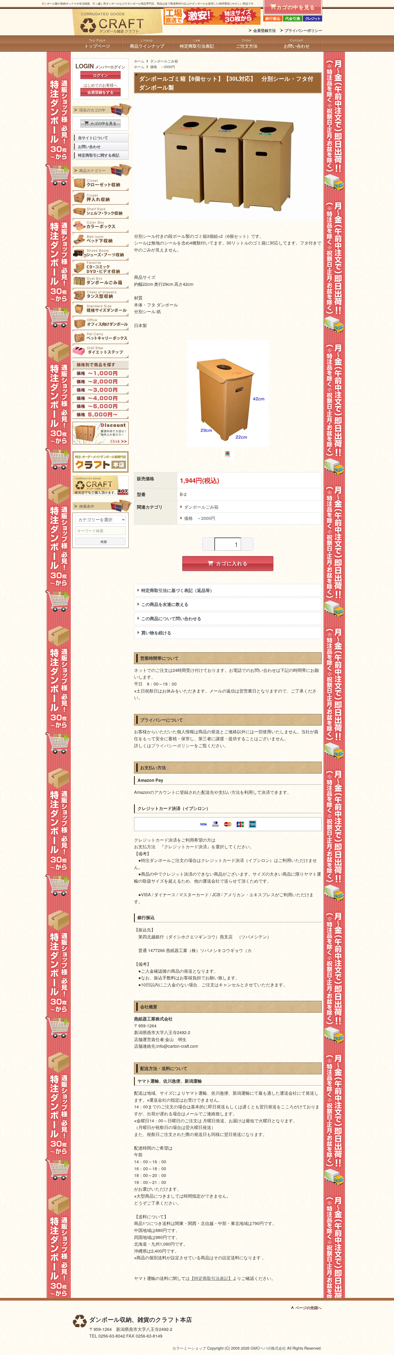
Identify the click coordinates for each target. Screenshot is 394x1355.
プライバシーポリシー (303, 30)
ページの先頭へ (308, 1307)
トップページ (97, 46)
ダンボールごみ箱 (164, 61)
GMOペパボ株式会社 (268, 1348)
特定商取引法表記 (197, 46)
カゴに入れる (232, 563)
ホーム (139, 61)
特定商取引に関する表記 (98, 155)
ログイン (100, 75)
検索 (104, 541)
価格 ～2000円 (162, 66)
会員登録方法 (264, 30)
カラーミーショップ (189, 1348)
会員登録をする (100, 92)
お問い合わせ (297, 46)
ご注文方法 (247, 46)
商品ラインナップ (147, 46)
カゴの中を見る (103, 123)
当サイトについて (93, 137)
